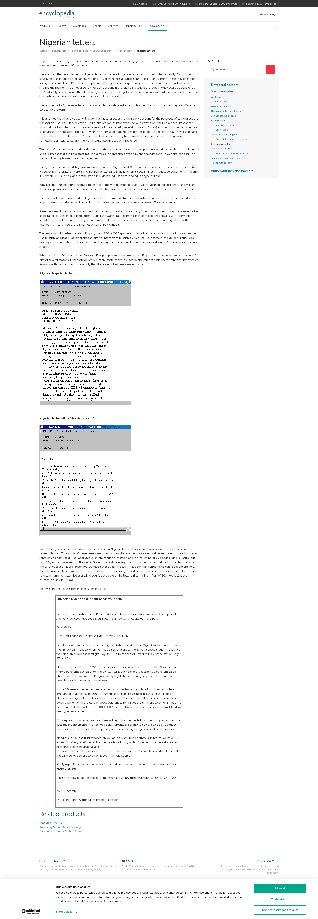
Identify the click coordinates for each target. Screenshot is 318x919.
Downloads (79, 25)
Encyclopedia (156, 25)
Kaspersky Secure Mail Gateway (60, 827)
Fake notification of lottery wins (231, 139)
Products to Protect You (53, 861)
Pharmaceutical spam (226, 134)
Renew (62, 25)
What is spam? (218, 97)
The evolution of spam (222, 106)
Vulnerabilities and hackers (232, 171)
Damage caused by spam (223, 116)
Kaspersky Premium (52, 822)
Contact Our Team (268, 861)
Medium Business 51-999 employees (218, 4)
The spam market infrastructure (226, 111)
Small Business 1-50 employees (174, 4)
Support (96, 25)
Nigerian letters (223, 144)
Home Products (139, 4)
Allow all (279, 888)
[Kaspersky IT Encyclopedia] (61, 14)
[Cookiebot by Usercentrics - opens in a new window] (31, 912)
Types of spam (218, 120)
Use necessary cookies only (280, 909)
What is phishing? (220, 101)
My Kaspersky (267, 14)
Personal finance (223, 148)
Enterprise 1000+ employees (261, 4)
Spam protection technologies (226, 158)
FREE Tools (128, 861)
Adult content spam (225, 125)
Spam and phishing (226, 91)
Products (44, 25)
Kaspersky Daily (133, 25)
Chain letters (221, 130)
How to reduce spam (221, 162)
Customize (278, 899)
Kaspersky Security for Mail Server (61, 831)
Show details (64, 911)
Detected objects (225, 85)
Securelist (112, 25)
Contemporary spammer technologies (230, 153)
